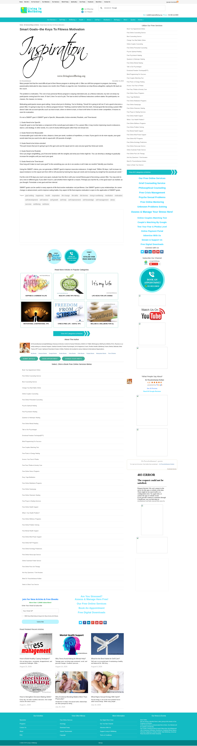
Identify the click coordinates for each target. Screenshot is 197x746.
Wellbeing (72, 20)
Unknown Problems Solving (152, 206)
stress (112, 200)
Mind (125, 20)
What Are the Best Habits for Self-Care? (105, 658)
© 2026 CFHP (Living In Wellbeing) (28, 742)
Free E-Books (112, 353)
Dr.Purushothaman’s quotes (152, 461)
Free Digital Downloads (91, 612)
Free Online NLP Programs (30, 543)
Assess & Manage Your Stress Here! (152, 211)
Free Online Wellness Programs (31, 519)
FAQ (21, 735)
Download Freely (65, 727)
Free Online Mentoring (152, 202)
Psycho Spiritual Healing (29, 405)
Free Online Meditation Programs (32, 483)
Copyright (63, 735)
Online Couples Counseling (30, 394)
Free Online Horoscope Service (31, 554)
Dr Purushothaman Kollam (166, 464)
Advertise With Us (152, 235)
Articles (140, 20)
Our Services (55, 1)
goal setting (29, 195)
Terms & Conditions (106, 735)
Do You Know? (35, 1)
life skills (75, 195)
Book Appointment (50, 359)
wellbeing (36, 204)
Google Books (53, 353)
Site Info (26, 1)
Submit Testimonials (66, 731)
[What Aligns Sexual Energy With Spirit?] (107, 692)
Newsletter (23, 720)
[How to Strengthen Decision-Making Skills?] (36, 692)
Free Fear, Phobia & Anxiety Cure (32, 465)
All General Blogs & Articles (31, 25)
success (28, 204)
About (21, 731)
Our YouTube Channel (106, 724)
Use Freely (82, 1)
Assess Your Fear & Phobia (30, 459)
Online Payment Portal (152, 231)
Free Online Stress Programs (31, 471)
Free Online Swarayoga (29, 489)
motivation (118, 195)
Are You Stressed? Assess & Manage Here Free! (91, 598)
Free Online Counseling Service (31, 376)
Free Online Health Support (30, 507)
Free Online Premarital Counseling (32, 400)
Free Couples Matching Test (30, 447)
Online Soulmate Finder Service (31, 560)
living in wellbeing (96, 195)
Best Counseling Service (29, 382)
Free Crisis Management (152, 192)
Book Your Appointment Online (31, 370)
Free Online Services (66, 720)
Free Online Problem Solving (30, 525)
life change (66, 195)
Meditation (107, 20)
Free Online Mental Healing (30, 423)
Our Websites (45, 1)
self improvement (74, 200)
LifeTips (97, 20)
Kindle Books (63, 353)
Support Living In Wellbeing (108, 731)
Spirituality (74, 1)
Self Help (62, 20)
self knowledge (88, 200)
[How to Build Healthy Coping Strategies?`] (36, 654)
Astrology (63, 724)
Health (81, 20)
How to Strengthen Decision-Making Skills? (35, 697)
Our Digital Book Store (106, 720)
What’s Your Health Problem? (31, 513)
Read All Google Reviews (152, 391)
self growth (54, 200)
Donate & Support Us (152, 240)
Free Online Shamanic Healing (31, 495)
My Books (33, 353)
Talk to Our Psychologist (29, 429)
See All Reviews (152, 388)
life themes (84, 195)
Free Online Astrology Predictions (32, 548)
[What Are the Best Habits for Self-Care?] (107, 654)
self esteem (44, 200)
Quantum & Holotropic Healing (31, 417)
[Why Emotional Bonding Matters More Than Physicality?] (71, 692)
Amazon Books (42, 353)
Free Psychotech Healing (29, 411)
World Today (65, 1)
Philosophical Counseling (152, 188)
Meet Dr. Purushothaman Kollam (31, 578)
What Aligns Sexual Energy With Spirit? (105, 697)
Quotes (133, 20)
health (47, 195)
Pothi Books (81, 353)
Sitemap (100, 742)
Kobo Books (72, 353)
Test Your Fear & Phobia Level (152, 227)
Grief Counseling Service (152, 183)
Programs (22, 724)
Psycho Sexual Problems (152, 197)
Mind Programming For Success (31, 441)
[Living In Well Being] (31, 12)
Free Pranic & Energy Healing (31, 453)
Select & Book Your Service (30, 584)
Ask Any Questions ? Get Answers (32, 572)
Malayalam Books (101, 353)
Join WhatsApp (88, 9)
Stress (89, 20)
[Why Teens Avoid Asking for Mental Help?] (71, 654)
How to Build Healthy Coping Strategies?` (35, 658)
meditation (109, 195)
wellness (45, 204)
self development (31, 200)
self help (63, 200)
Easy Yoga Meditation (28, 477)
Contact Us (107, 1)
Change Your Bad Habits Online (31, 388)
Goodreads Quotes (171, 469)
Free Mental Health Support (30, 531)
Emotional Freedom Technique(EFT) (33, 435)
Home (21, 1)
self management (102, 200)
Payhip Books (90, 353)
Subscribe (40, 622)
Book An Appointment (92, 608)
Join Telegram (88, 12)
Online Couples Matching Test (152, 218)
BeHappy (117, 20)
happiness (39, 195)
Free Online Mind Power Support (31, 537)
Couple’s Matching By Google (152, 222)
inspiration (56, 195)
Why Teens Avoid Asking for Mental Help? (70, 658)
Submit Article (29, 359)
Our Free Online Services (91, 603)
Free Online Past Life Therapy (31, 566)
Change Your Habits (73, 359)
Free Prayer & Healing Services (31, 501)
